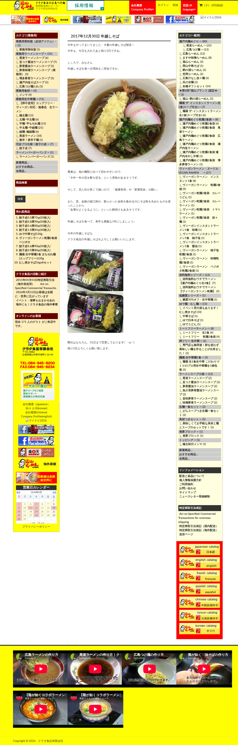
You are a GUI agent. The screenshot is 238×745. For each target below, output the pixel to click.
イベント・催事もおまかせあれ (35, 300)
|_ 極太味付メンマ (190, 444)
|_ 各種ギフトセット (191, 86)
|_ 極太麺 (21, 115)
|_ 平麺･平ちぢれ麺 (27, 123)
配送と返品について (191, 476)
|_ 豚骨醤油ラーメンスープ (32, 66)
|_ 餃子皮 (21, 148)
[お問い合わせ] (118, 19)
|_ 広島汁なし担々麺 (191, 78)
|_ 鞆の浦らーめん (190, 70)
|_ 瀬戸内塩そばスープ (29, 82)
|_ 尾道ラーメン (25, 135)
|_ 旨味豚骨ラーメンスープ (195, 398)
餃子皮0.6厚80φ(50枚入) (34, 225)
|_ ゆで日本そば (188, 320)
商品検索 (21, 182)
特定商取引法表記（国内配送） (198, 526)
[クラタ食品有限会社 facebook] (87, 19)
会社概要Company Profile (141, 7)
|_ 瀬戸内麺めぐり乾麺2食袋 (196, 123)
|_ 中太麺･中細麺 (26, 127)
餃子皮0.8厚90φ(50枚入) (34, 221)
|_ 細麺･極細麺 (25, 131)
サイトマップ (187, 492)
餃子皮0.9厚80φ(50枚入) (34, 250)
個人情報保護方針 (190, 480)
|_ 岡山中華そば (188, 66)
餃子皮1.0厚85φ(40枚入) (34, 230)
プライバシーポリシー (36, 526)
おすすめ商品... (25, 166)
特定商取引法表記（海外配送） (198, 530)
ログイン (163, 5)
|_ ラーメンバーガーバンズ (32, 156)
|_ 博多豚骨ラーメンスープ (32, 78)
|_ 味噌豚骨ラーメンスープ (195, 402)
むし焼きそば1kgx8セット (35, 262)
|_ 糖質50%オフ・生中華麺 (195, 299)
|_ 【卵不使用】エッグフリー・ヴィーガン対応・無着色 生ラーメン (36, 107)
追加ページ (186, 534)
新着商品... (22, 162)
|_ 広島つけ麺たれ (27, 86)
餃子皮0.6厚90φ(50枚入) (34, 246)
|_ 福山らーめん (188, 61)
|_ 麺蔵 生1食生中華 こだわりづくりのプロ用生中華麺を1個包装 (198, 365)
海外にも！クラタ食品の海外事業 (37, 304)
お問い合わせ (187, 488)
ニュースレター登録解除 (194, 496)
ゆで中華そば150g (30, 234)
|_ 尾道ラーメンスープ (29, 58)
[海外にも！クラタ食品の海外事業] (56, 19)
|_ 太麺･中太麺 (25, 119)
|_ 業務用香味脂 (25, 49)
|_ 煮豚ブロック (188, 435)
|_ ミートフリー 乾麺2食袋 (197, 336)
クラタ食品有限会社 (50, 741)
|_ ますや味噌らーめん (193, 57)
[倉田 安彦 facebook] (180, 19)
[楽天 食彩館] (149, 19)
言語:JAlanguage (188, 7)
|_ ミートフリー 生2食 (193, 332)
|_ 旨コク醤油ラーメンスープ (34, 62)
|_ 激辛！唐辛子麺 (27, 140)
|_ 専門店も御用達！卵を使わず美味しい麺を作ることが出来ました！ (199, 349)
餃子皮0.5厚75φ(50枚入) (34, 217)
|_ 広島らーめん (188, 53)
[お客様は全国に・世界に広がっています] (26, 19)
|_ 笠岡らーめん (188, 74)
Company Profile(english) (36, 416)
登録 (175, 5)
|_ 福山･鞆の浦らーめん (193, 98)
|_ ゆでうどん (187, 324)
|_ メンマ (21, 94)
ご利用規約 (186, 484)
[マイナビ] (211, 17)
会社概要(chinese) (36, 412)
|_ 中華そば (186, 316)
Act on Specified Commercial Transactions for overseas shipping (197, 518)
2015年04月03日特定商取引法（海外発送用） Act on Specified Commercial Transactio (35, 284)
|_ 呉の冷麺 (186, 82)
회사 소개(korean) (36, 408)
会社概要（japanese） (36, 404)
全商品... (21, 171)
